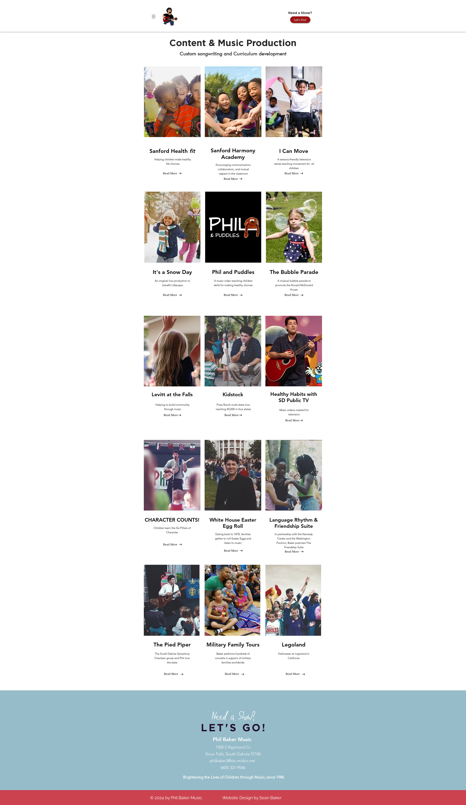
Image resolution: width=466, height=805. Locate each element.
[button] (153, 16)
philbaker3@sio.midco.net (232, 760)
